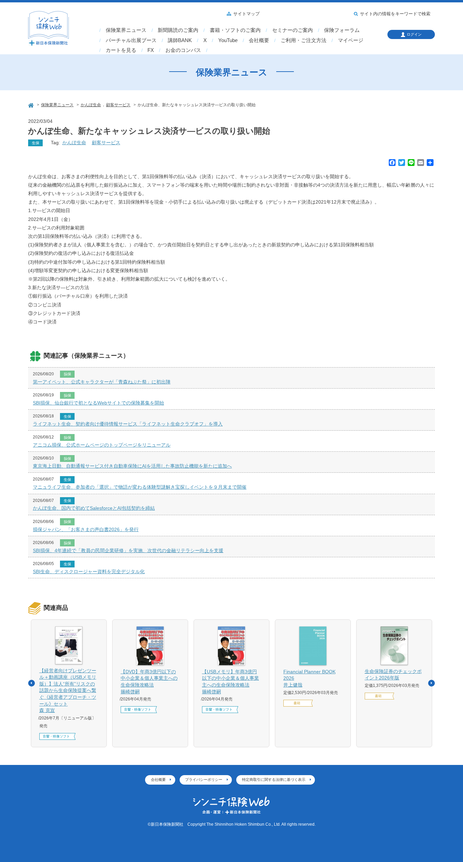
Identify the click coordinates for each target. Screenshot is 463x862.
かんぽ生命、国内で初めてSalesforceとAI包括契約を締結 (94, 508)
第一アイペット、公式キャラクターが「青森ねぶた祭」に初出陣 (101, 382)
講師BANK (180, 40)
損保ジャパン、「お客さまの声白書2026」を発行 (86, 529)
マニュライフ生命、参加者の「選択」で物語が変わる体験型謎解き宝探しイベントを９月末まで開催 (139, 487)
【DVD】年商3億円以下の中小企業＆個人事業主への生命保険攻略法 (149, 681)
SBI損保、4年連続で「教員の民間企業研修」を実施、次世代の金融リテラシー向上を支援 (128, 550)
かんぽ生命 (74, 142)
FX (150, 50)
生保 (35, 143)
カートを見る (121, 50)
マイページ (350, 40)
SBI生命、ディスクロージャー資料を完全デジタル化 (89, 571)
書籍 (297, 703)
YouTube (228, 40)
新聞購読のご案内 (178, 30)
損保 (67, 374)
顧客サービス (106, 142)
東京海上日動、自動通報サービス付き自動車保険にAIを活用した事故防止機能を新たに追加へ (132, 466)
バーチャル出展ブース (131, 40)
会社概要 (259, 40)
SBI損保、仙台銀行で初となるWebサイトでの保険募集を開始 (98, 403)
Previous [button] (31, 683)
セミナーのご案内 (292, 30)
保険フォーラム (342, 30)
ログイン (414, 34)
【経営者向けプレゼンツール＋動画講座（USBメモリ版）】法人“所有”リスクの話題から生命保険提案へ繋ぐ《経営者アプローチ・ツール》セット (67, 690)
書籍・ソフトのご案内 (235, 30)
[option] (69, 683)
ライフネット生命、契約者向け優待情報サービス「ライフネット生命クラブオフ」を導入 (128, 424)
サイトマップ (246, 14)
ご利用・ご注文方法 (303, 40)
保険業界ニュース (126, 30)
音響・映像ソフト (56, 736)
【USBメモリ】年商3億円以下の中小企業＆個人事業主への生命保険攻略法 (230, 681)
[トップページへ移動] (31, 104)
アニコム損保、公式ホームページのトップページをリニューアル (101, 445)
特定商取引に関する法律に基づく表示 (273, 779)
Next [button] (431, 683)
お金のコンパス (183, 50)
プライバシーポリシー (203, 779)
